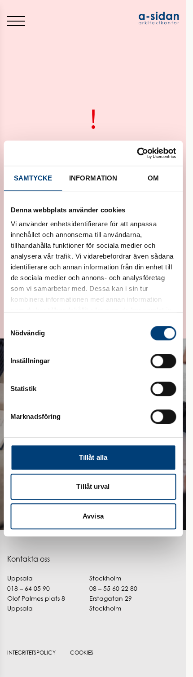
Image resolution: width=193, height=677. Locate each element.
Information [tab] (93, 178)
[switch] (163, 361)
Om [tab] (153, 178)
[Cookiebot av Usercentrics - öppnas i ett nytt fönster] (136, 153)
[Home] (136, 18)
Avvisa (93, 516)
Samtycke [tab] (33, 178)
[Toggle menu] (16, 21)
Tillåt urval (93, 486)
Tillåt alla (93, 457)
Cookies (81, 652)
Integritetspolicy (31, 652)
